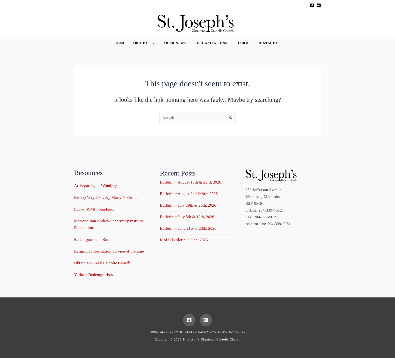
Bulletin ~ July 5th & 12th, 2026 (187, 216)
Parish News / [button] (184, 332)
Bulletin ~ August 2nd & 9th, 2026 (189, 193)
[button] (143, 43)
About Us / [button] (167, 332)
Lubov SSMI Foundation (94, 209)
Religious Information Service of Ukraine (109, 251)
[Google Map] (319, 5)
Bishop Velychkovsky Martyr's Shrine (105, 197)
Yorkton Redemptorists (93, 274)
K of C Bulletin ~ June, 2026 (184, 239)
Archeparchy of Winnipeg (95, 185)
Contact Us (237, 332)
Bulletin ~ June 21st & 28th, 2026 (188, 228)
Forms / (223, 332)
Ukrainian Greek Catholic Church (102, 263)
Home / (155, 332)
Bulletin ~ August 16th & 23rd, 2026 (190, 182)
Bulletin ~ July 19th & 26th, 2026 (188, 205)
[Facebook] (312, 5)
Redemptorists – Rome (93, 239)
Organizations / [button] (206, 332)
